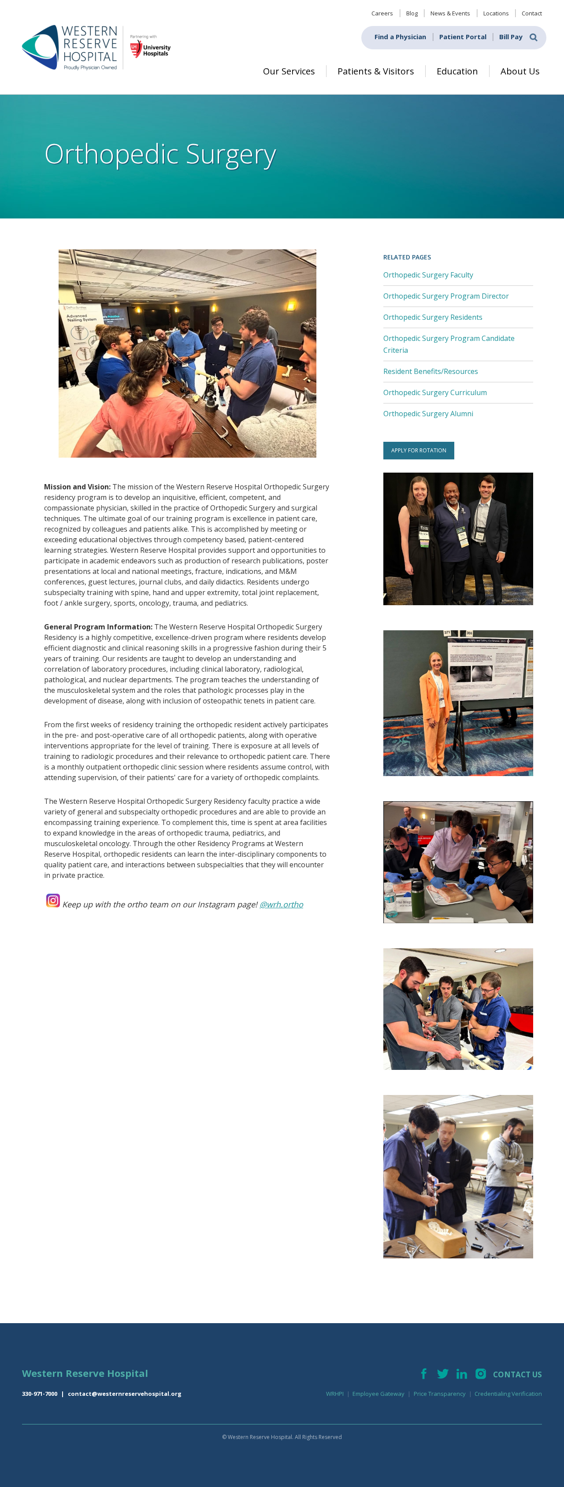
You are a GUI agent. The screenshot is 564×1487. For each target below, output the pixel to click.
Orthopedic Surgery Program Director (446, 296)
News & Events (450, 13)
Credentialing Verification (508, 1394)
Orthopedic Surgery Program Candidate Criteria (449, 344)
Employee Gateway (378, 1394)
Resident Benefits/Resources (430, 371)
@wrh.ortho (281, 904)
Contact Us (517, 1374)
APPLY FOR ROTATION (418, 450)
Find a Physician (400, 36)
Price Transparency (440, 1394)
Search (534, 37)
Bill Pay (511, 36)
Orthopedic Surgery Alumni (428, 413)
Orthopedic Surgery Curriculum (435, 392)
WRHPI (335, 1394)
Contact (532, 13)
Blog (412, 13)
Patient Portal (462, 36)
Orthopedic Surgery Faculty (428, 275)
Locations (496, 13)
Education (457, 71)
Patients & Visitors (376, 71)
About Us (520, 71)
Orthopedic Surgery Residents (432, 317)
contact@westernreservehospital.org (125, 1394)
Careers (382, 13)
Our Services (289, 71)
